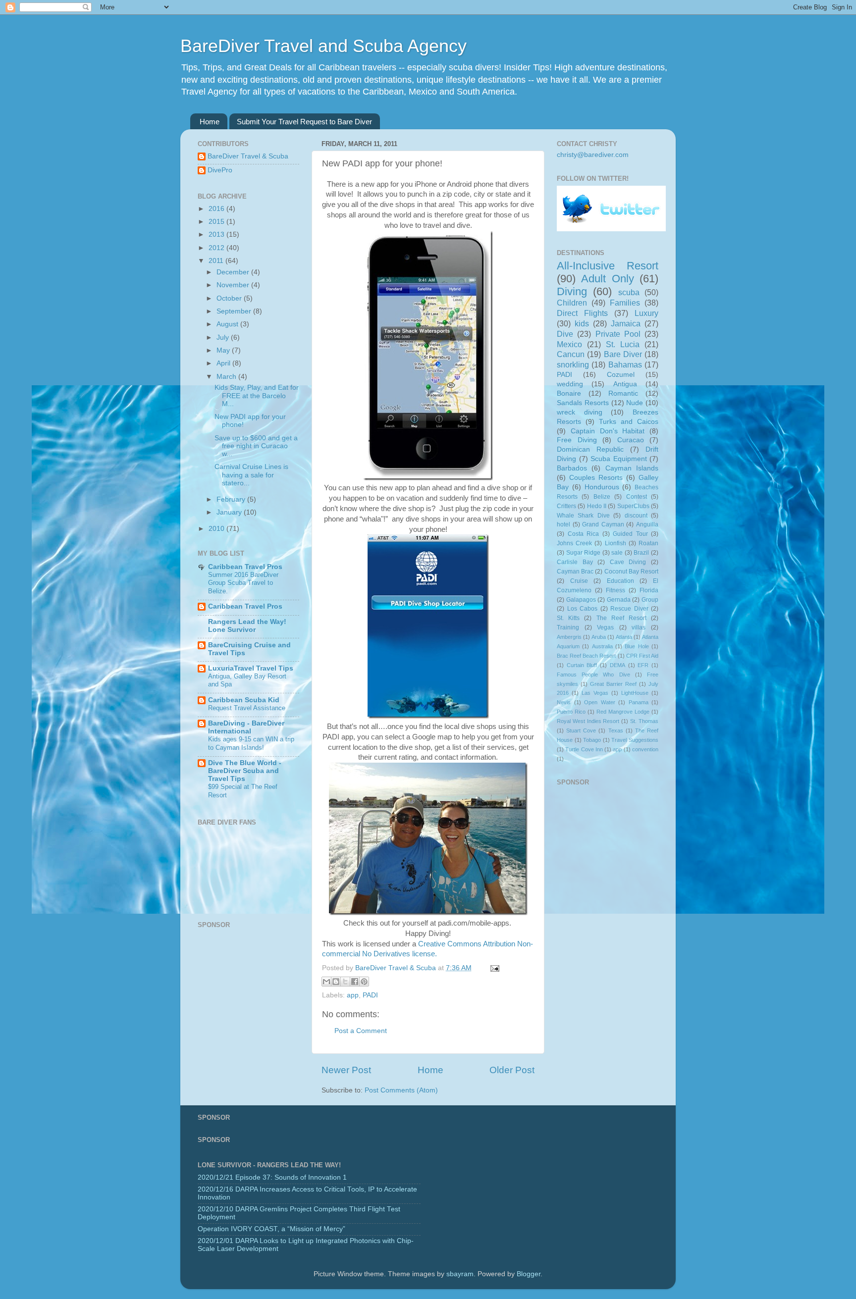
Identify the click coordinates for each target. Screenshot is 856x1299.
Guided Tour (630, 533)
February (231, 499)
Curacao (630, 440)
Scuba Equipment (618, 459)
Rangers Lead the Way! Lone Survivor (247, 625)
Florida (649, 590)
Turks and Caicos (628, 421)
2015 (217, 221)
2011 (217, 260)
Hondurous (602, 487)
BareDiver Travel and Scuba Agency (323, 46)
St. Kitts (568, 618)
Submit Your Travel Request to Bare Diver (304, 121)
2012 (217, 248)
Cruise (579, 580)
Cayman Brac (575, 571)
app (353, 995)
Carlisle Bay (575, 562)
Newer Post (346, 1070)
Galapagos (581, 599)
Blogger (528, 1274)
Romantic (623, 393)
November (233, 285)
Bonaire (569, 393)
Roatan (648, 543)
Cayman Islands (631, 468)
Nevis (564, 702)
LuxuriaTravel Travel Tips (250, 668)
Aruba (598, 637)
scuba (629, 292)
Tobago (592, 740)
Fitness (615, 590)
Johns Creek (574, 543)
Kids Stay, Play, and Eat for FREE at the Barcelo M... (256, 395)
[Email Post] (493, 968)
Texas (615, 730)
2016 (217, 208)
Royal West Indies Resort (588, 721)
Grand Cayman (603, 524)
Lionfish (615, 543)
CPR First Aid (642, 656)
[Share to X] (345, 982)
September (234, 311)
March (227, 376)
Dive (565, 333)
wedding (570, 384)
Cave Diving (628, 562)
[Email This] (326, 982)
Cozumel (621, 374)
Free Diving (577, 440)
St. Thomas (644, 721)
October (230, 298)
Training (568, 627)
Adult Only (607, 278)
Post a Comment (360, 1031)
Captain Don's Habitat (608, 431)
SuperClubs (633, 506)
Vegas (605, 627)
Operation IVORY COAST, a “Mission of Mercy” (271, 1229)
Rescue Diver (629, 608)
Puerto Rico (571, 712)
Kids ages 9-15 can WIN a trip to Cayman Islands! (251, 743)
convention (645, 749)
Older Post (512, 1070)
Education (620, 580)
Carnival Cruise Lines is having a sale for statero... (251, 474)
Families (625, 302)
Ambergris (569, 637)
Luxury (646, 313)
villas (638, 627)
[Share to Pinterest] (364, 982)
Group (650, 599)
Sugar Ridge (583, 552)
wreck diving (579, 412)
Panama (638, 702)
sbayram (460, 1274)
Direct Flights (582, 313)
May (224, 350)
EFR (643, 665)
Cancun (571, 354)
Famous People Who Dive (593, 674)
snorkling (573, 364)
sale (617, 552)
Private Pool (618, 333)
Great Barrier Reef (613, 684)
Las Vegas (595, 693)
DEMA (617, 665)
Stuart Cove (581, 730)
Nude (634, 403)
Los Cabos (582, 608)
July (223, 337)
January (230, 512)
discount (636, 515)
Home (209, 121)
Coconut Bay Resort (631, 571)
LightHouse (634, 693)
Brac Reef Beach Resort (586, 656)
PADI (370, 995)
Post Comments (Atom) (401, 1090)
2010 (217, 528)
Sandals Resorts (583, 403)
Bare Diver (623, 354)
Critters (566, 506)
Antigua (625, 384)
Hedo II (596, 506)
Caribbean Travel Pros (245, 567)
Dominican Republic (590, 449)
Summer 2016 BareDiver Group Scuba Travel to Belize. (243, 583)
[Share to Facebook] (355, 982)
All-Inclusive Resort (607, 266)
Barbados (572, 468)
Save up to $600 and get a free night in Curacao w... (256, 446)
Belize (601, 496)
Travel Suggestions (634, 740)
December (233, 272)
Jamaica (626, 323)
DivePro (220, 170)
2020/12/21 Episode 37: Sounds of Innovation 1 (272, 1177)
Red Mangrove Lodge (622, 712)
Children (572, 302)
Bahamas (625, 364)
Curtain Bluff (582, 665)
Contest (636, 496)
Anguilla (647, 524)
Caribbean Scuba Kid (243, 700)
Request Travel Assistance (246, 708)
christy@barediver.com (593, 154)
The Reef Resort (621, 618)
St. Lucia (623, 344)
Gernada (619, 599)
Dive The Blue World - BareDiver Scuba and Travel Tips (244, 770)
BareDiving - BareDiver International (246, 727)
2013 (217, 234)
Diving (572, 291)
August (228, 324)
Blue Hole (636, 646)
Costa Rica (583, 533)
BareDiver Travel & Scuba (248, 156)
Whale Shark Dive (583, 515)
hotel (563, 524)
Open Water (599, 702)
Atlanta (624, 637)
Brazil (641, 552)
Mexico (569, 344)
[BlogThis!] (336, 982)
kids (582, 323)
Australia (602, 646)
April (224, 363)
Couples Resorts (596, 477)
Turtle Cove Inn (584, 749)
